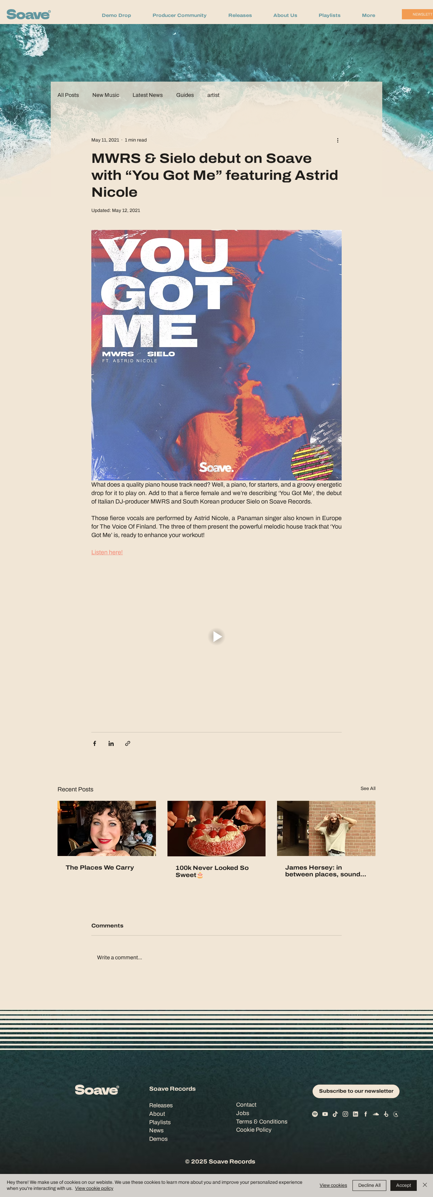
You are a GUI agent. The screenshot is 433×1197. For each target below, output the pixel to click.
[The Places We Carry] (107, 828)
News (156, 1130)
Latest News (148, 95)
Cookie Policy (254, 1130)
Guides (185, 95)
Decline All (369, 1185)
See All (368, 788)
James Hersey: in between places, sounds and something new (324, 871)
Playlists (160, 1122)
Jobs (242, 1113)
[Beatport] (386, 1114)
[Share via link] (127, 743)
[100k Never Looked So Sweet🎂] (216, 828)
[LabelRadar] (396, 1114)
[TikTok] (335, 1114)
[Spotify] (315, 1114)
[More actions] (338, 140)
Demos (158, 1139)
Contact (246, 1105)
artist (213, 95)
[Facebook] (365, 1114)
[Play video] (216, 636)
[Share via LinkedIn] (111, 743)
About (157, 1114)
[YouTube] (325, 1114)
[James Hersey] (326, 828)
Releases (161, 1105)
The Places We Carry (100, 867)
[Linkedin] (355, 1114)
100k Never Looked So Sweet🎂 (212, 871)
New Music (105, 95)
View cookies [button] (333, 1185)
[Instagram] (345, 1114)
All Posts (68, 95)
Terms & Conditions (262, 1121)
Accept (403, 1185)
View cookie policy (94, 1188)
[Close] (425, 1185)
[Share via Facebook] (94, 743)
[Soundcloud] (375, 1114)
